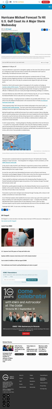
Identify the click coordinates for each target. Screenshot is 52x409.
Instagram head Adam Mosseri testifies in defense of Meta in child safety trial (8, 357)
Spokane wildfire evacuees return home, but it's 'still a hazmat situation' (18, 256)
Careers (31, 384)
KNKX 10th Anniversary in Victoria (26, 326)
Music (6, 276)
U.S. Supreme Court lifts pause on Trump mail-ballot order (15, 251)
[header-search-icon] (39, 2)
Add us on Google (45, 62)
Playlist (31, 375)
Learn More (26, 333)
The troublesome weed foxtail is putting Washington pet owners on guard (19, 265)
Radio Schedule (22, 387)
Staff (20, 381)
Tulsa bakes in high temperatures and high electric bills (32, 348)
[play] (4, 7)
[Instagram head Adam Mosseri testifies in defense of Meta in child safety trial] (8, 348)
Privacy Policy (43, 385)
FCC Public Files (43, 388)
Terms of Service (43, 382)
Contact (21, 378)
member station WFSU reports (10, 87)
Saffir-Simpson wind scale (9, 162)
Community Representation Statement (43, 379)
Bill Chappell (8, 29)
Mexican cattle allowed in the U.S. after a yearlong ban (43, 348)
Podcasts (32, 378)
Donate (46, 2)
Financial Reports (43, 375)
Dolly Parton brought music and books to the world (20, 348)
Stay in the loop (32, 279)
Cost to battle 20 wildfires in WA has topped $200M (14, 260)
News (11, 276)
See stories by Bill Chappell (8, 221)
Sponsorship (32, 387)
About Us (21, 375)
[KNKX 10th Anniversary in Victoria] (26, 305)
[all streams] (50, 7)
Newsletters (32, 381)
